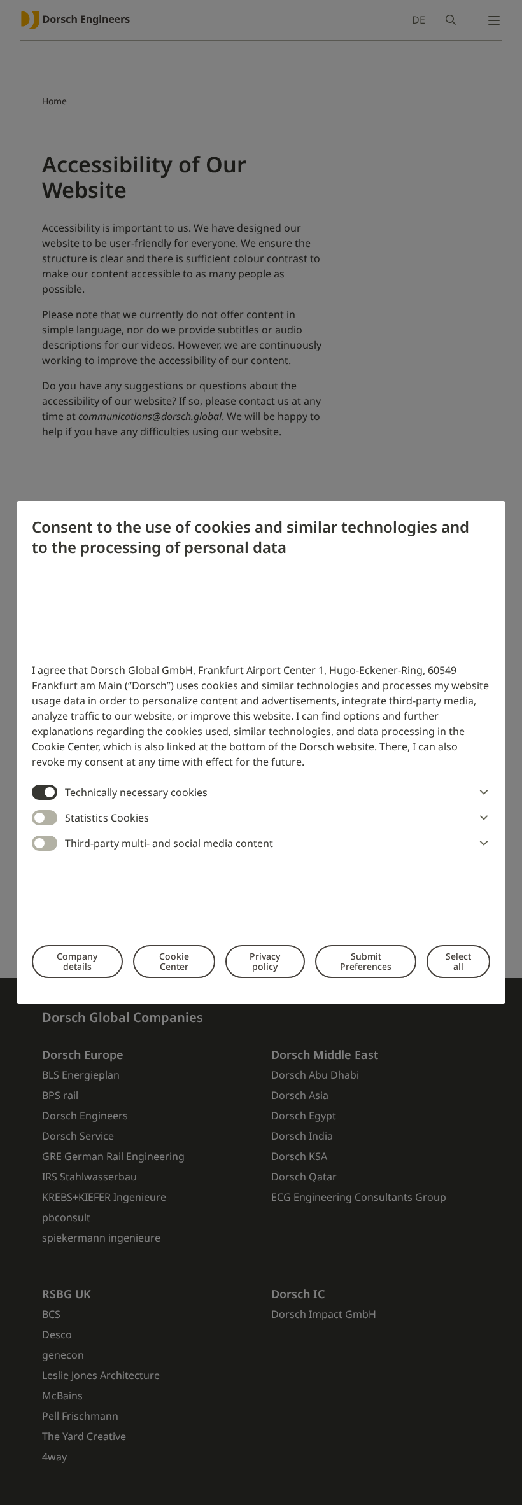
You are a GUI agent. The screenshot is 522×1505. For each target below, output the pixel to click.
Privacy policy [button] (265, 961)
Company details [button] (77, 961)
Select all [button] (458, 961)
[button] (481, 792)
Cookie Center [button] (174, 961)
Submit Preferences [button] (366, 961)
